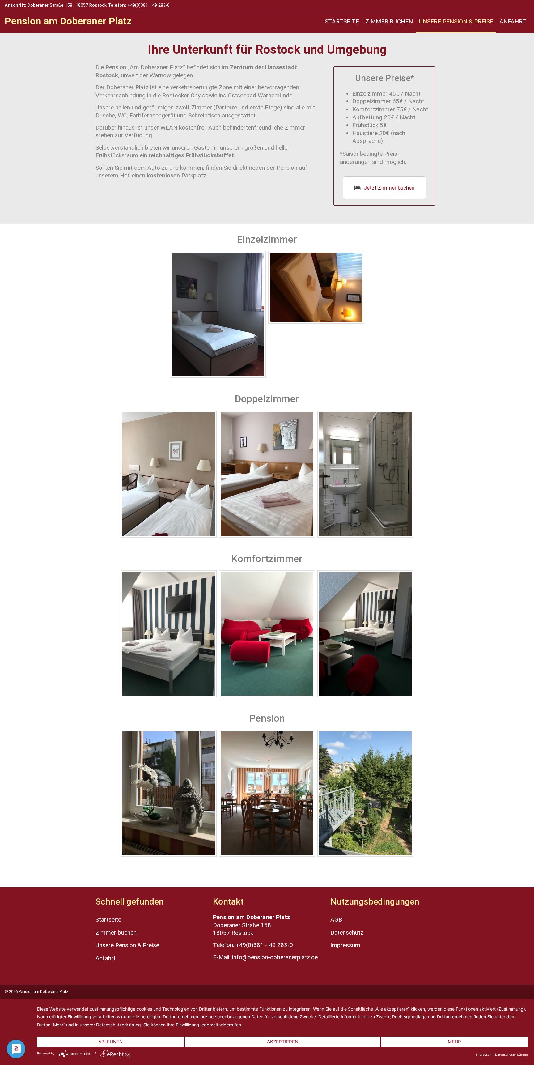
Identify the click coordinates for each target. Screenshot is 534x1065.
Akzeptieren (282, 1042)
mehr (454, 1042)
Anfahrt (512, 21)
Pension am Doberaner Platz (68, 21)
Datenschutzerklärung (511, 1054)
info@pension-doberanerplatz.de (275, 957)
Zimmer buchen (389, 21)
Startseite (342, 21)
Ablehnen (110, 1042)
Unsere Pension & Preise (456, 21)
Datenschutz (346, 932)
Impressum (345, 945)
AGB (336, 919)
